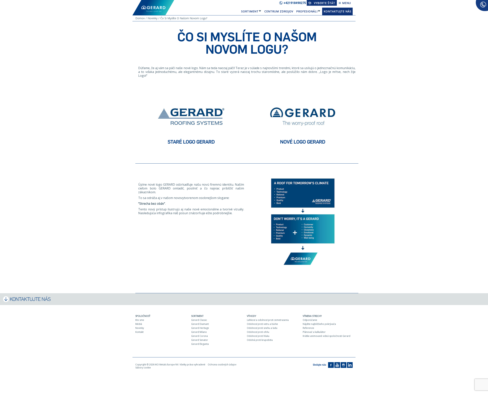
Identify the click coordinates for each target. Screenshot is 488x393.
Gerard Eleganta (200, 344)
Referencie (308, 328)
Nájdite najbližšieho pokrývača (319, 324)
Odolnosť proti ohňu (258, 332)
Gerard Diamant (200, 324)
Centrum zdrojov (278, 11)
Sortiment (249, 11)
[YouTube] (337, 364)
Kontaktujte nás (337, 11)
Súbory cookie (143, 367)
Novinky (139, 328)
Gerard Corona (199, 336)
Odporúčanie (310, 320)
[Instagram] (343, 364)
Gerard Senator (199, 340)
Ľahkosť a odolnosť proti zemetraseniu (268, 320)
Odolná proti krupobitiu (260, 340)
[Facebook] (331, 364)
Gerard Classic (199, 320)
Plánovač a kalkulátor (314, 332)
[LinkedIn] (350, 364)
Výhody (251, 316)
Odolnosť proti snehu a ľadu (262, 328)
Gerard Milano (199, 332)
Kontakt (139, 332)
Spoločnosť (142, 316)
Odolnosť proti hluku (258, 336)
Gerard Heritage (200, 328)
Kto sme (139, 320)
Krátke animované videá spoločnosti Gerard (326, 336)
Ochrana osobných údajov (222, 364)
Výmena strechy (312, 316)
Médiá (138, 324)
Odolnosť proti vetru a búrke (262, 324)
